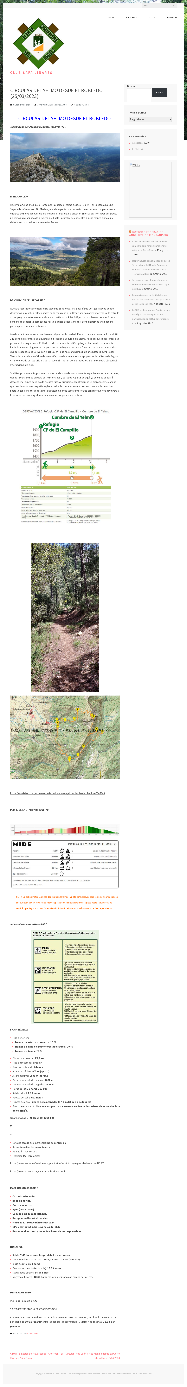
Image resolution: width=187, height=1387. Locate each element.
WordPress (126, 1373)
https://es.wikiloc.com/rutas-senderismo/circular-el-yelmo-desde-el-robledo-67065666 (57, 793)
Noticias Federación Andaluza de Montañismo (148, 233)
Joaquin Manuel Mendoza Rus (52, 105)
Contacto (172, 17)
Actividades (131, 17)
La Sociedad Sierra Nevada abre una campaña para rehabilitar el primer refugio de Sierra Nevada (149, 246)
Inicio (111, 17)
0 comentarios (81, 105)
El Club (152, 17)
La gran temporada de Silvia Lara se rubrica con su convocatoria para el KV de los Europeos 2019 (151, 299)
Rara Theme (101, 1373)
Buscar (131, 86)
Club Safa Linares (31, 73)
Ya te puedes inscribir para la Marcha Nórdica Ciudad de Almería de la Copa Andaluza (150, 284)
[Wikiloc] (135, 165)
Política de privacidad (143, 1373)
